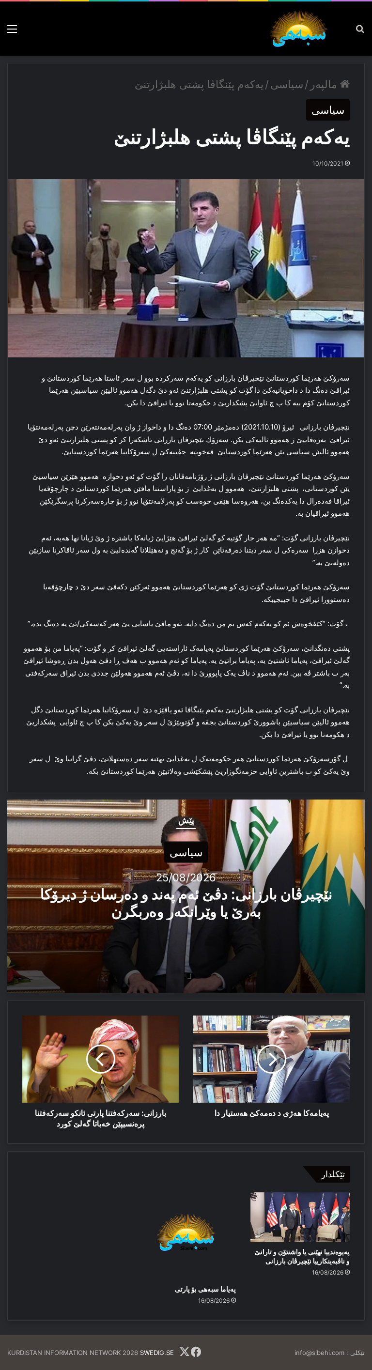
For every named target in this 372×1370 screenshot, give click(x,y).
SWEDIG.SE (157, 1352)
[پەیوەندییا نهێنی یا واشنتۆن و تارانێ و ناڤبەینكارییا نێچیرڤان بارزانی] (300, 1217)
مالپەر (325, 84)
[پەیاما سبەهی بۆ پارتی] (185, 1235)
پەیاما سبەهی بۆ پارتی (205, 1289)
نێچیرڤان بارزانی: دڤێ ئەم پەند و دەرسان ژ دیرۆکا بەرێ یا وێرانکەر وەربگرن (186, 902)
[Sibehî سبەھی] (301, 28)
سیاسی (286, 84)
